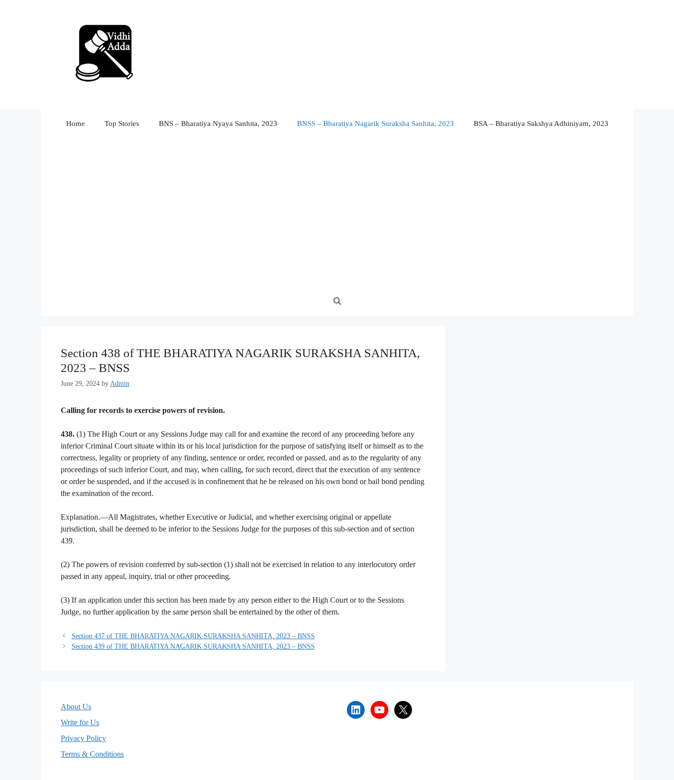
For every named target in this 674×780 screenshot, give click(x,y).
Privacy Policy (83, 738)
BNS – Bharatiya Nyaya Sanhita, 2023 (218, 123)
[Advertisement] (337, 212)
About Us (76, 706)
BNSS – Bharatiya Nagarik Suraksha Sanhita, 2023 (375, 123)
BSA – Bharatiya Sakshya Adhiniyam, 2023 (541, 123)
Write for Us (80, 722)
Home (75, 123)
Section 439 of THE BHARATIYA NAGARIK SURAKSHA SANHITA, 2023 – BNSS (193, 646)
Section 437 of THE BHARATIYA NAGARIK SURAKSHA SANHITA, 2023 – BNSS (193, 636)
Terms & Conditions (92, 754)
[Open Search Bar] (337, 301)
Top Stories (122, 123)
